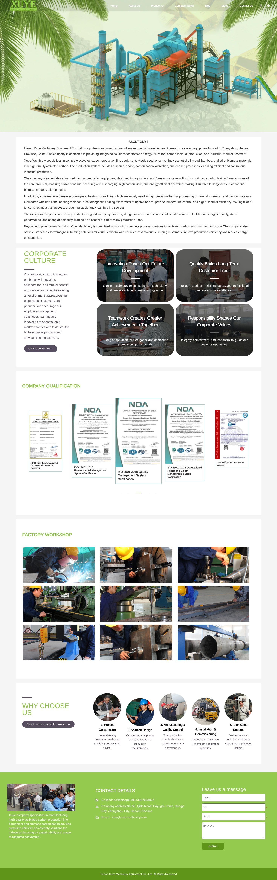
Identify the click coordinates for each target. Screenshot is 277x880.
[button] (248, 436)
